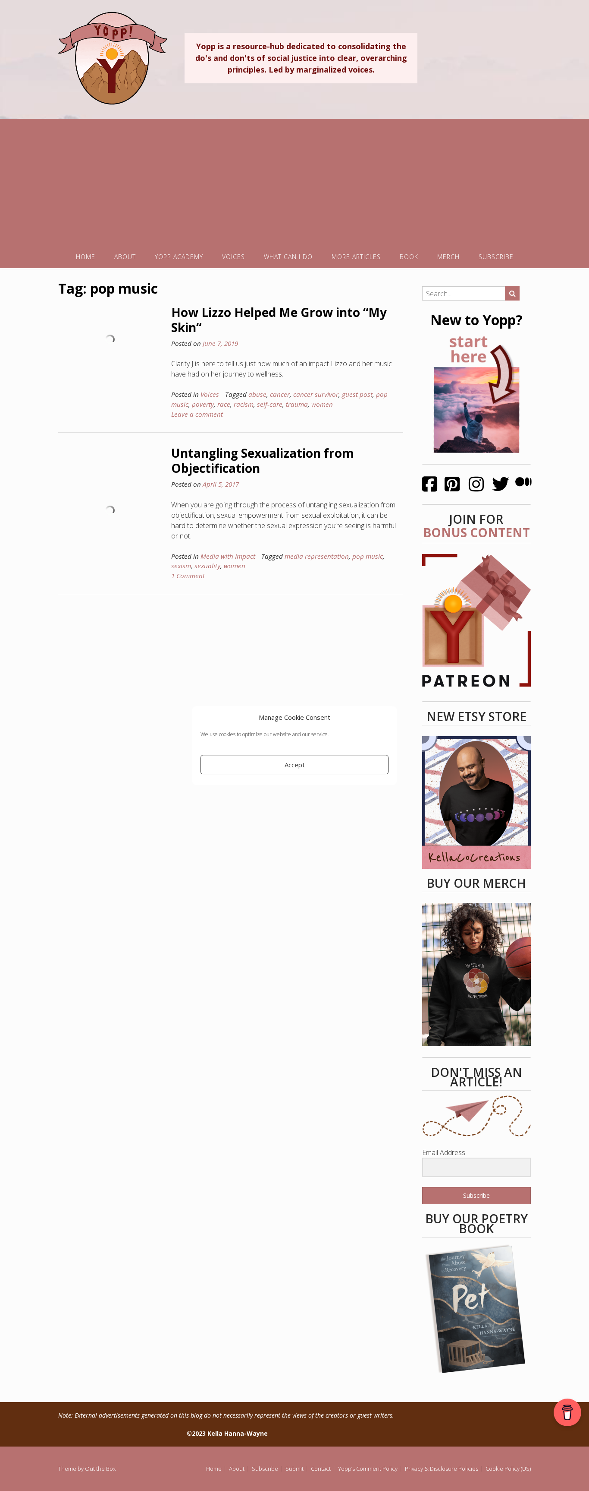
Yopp (113, 58)
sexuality (207, 565)
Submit (294, 1469)
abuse (257, 394)
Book (409, 257)
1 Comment (188, 575)
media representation (317, 556)
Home (85, 257)
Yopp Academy (179, 257)
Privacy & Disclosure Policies (441, 1469)
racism (244, 404)
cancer (280, 394)
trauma (297, 404)
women (322, 404)
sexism (181, 565)
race (223, 404)
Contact (321, 1469)
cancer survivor (315, 394)
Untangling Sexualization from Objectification (262, 460)
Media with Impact (228, 556)
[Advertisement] (294, 179)
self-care (269, 404)
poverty (203, 404)
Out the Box (100, 1468)
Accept (295, 764)
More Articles (356, 257)
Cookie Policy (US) (508, 1469)
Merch (448, 257)
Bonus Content (476, 532)
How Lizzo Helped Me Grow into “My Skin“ (279, 320)
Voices (233, 257)
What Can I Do (288, 257)
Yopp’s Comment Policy (368, 1469)
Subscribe (496, 257)
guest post (357, 394)
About (125, 257)
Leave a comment (197, 414)
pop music (367, 556)
